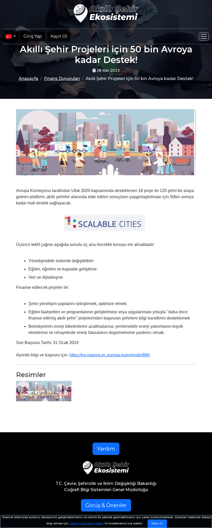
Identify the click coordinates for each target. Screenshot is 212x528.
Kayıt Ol (59, 36)
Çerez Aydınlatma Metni (86, 523)
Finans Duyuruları (62, 78)
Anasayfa (28, 78)
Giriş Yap (33, 36)
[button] (106, 224)
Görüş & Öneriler (106, 505)
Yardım (106, 449)
